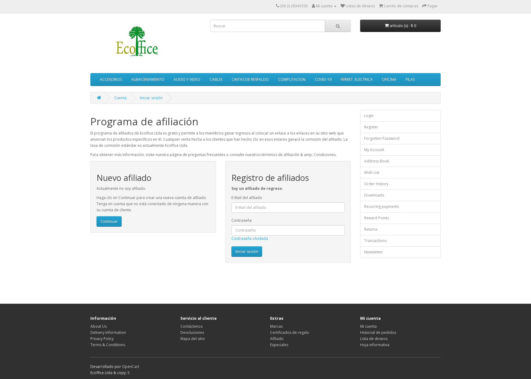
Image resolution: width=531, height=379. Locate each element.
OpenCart (130, 366)
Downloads (374, 195)
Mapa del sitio (192, 338)
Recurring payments (381, 206)
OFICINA (389, 79)
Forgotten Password (381, 138)
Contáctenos (191, 326)
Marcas (276, 326)
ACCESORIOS (111, 79)
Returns (370, 229)
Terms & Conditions (107, 344)
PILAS (410, 79)
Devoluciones (192, 332)
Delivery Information (108, 332)
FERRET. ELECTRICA (357, 79)
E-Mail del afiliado (246, 197)
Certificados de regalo (289, 332)
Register (371, 127)
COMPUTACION (291, 79)
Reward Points (376, 218)
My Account (374, 149)
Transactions (375, 240)
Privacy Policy (102, 338)
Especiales (279, 344)
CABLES (216, 79)
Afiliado (277, 338)
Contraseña (241, 220)
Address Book (376, 161)
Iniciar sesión (151, 97)
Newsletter (373, 252)
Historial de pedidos (378, 332)
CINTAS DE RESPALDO (250, 79)
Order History (376, 183)
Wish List (371, 172)
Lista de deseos (373, 338)
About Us (98, 326)
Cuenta (120, 97)
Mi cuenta (368, 326)
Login (369, 115)
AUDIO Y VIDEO (187, 79)
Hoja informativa (374, 344)
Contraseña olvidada (249, 238)
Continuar (109, 221)
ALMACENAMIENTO (147, 79)
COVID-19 (323, 79)
